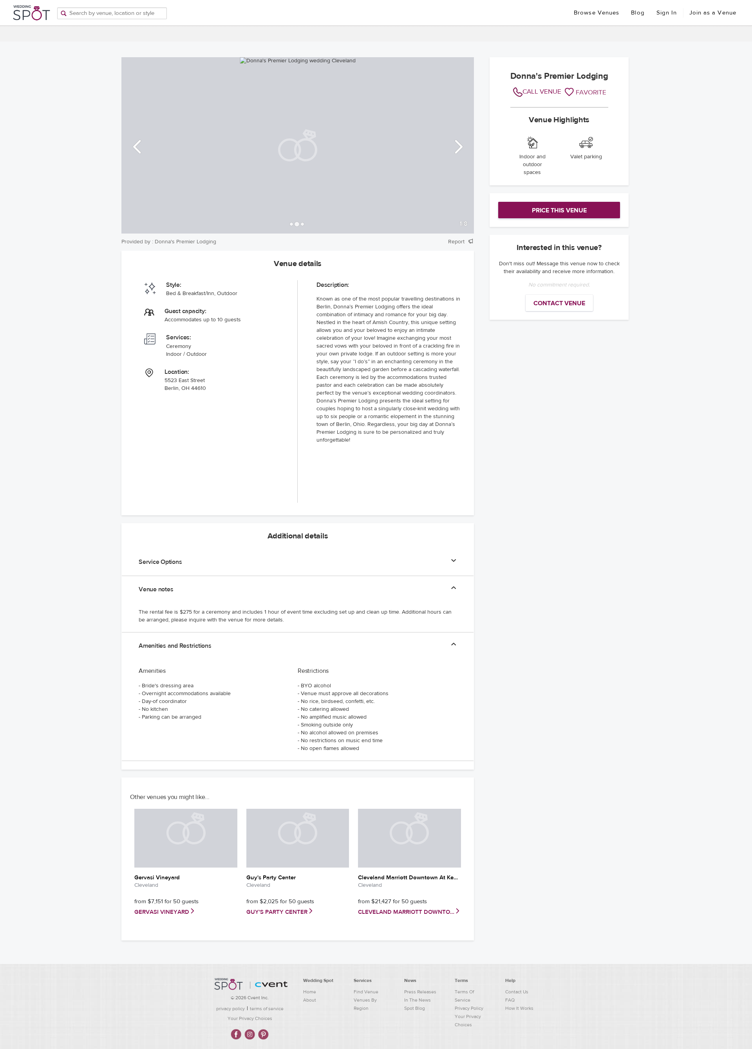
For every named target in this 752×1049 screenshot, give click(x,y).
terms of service (267, 1009)
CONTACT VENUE (559, 303)
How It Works (519, 1008)
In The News (417, 1000)
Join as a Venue (713, 12)
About (309, 1000)
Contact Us (516, 992)
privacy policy (230, 1009)
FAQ (510, 1000)
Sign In (666, 12)
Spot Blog (414, 1008)
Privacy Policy (469, 1008)
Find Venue (366, 992)
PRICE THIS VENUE (559, 210)
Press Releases (420, 992)
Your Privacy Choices (250, 1018)
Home (309, 992)
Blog (637, 12)
